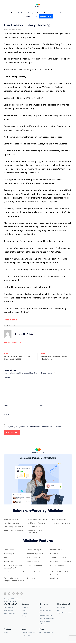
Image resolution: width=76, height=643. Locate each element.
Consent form (32, 572)
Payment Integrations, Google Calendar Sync (13, 579)
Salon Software (13, 326)
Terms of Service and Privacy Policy (28, 634)
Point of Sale (55, 549)
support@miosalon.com (64, 613)
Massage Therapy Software (35, 531)
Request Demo (45, 16)
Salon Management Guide (45, 612)
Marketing (8, 553)
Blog (40, 607)
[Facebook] (5, 594)
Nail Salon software (36, 523)
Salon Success (8, 607)
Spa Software (33, 527)
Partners (24, 613)
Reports (30, 578)
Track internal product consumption (13, 567)
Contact (24, 616)
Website (7, 415)
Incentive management (13, 572)
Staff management (57, 565)
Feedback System (34, 553)
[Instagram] (17, 594)
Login (35, 16)
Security (53, 578)
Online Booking (33, 549)
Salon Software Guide (46, 615)
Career (24, 610)
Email (41, 406)
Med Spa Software (59, 519)
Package (7, 557)
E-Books (42, 624)
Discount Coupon (57, 557)
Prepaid (53, 553)
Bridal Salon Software (37, 519)
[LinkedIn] (13, 594)
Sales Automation (9, 613)
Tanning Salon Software (13, 530)
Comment (8, 377)
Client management (35, 565)
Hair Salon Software (12, 523)
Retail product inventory (60, 561)
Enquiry (27, 16)
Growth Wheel (8, 610)
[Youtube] (21, 594)
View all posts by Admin (12, 342)
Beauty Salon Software (60, 523)
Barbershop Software (13, 527)
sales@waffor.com (47, 632)
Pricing (30, 13)
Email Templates (44, 621)
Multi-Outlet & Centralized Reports (60, 573)
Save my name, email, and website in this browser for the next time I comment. (33, 427)
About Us (25, 607)
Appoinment (9, 549)
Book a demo (10, 320)
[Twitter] (9, 594)
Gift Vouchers (32, 557)
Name (6, 406)
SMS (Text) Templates (46, 618)
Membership (32, 561)
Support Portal (61, 607)
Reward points (10, 561)
